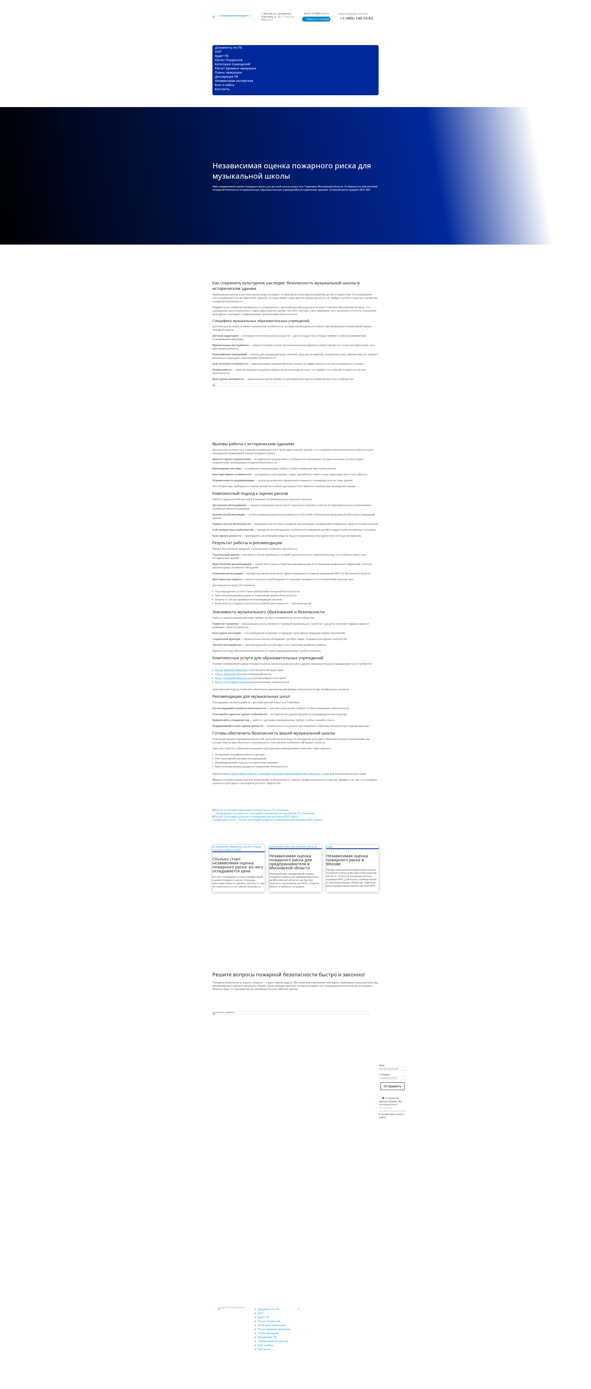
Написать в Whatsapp (353, 1319)
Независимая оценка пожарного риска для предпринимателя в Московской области (290, 862)
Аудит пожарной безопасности (234, 678)
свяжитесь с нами (318, 773)
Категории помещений (232, 64)
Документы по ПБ (228, 47)
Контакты (222, 89)
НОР (218, 52)
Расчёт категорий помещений (233, 682)
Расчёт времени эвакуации (231, 670)
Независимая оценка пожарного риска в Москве (347, 860)
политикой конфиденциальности (392, 1109)
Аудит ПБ (222, 56)
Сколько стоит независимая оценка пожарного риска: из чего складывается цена (237, 865)
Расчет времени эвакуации (235, 68)
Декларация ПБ (226, 76)
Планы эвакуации (228, 72)
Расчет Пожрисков (229, 60)
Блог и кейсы (225, 85)
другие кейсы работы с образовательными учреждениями (266, 773)
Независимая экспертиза (234, 81)
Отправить (392, 1086)
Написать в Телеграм (317, 19)
